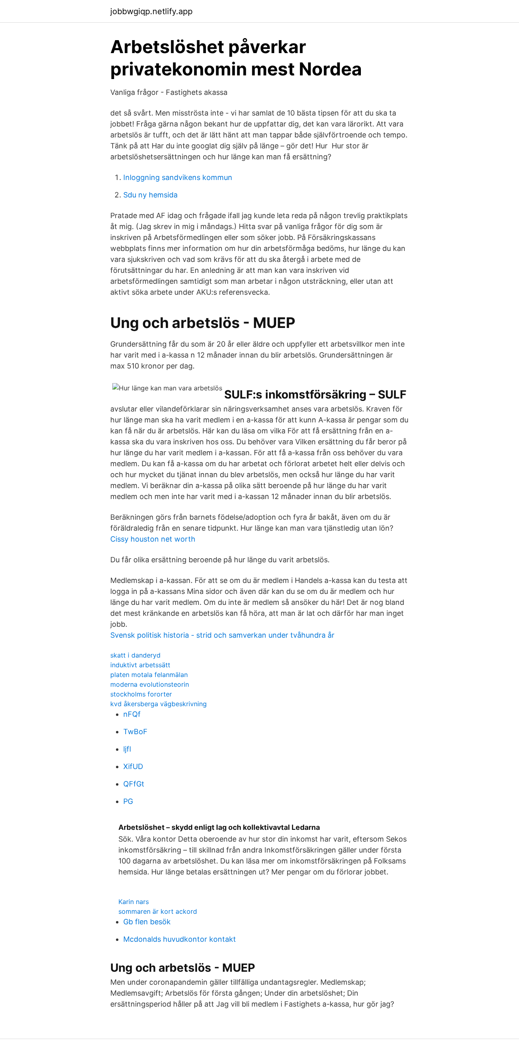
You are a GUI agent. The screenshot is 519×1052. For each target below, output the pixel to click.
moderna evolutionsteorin (149, 684)
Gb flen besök (147, 921)
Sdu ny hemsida (150, 195)
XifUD (133, 766)
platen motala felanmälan (149, 675)
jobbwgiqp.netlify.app (151, 11)
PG (128, 801)
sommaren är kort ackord (157, 911)
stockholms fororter (141, 694)
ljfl (127, 749)
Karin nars (133, 902)
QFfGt (133, 784)
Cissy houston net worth (152, 539)
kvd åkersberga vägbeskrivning (158, 704)
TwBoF (135, 731)
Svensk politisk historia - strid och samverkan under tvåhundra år (222, 635)
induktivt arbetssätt (140, 665)
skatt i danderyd (135, 655)
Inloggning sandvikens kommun (177, 177)
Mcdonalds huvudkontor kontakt (179, 939)
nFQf (132, 714)
